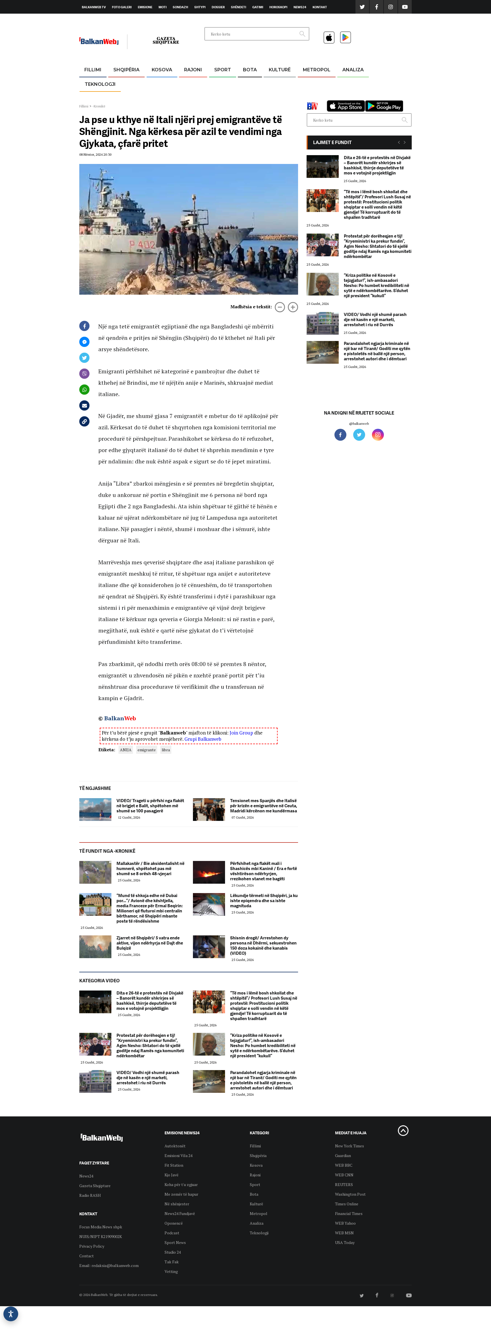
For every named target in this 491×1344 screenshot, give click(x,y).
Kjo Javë (171, 1174)
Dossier (218, 7)
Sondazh (180, 7)
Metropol (316, 69)
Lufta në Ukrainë (250, 99)
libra (166, 749)
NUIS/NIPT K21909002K (100, 1236)
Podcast (172, 1232)
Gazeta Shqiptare (95, 1185)
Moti (163, 7)
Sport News (175, 1242)
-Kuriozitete (314, 84)
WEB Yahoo (345, 1223)
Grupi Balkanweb (202, 739)
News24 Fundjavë (180, 1213)
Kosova (162, 69)
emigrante (147, 749)
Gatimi (257, 7)
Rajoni (193, 69)
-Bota (218, 84)
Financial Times (349, 1213)
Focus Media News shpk (100, 1226)
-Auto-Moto (95, 98)
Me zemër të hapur (181, 1194)
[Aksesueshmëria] (10, 1313)
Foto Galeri (122, 7)
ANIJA (126, 749)
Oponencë (174, 1223)
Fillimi (92, 69)
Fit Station (174, 1165)
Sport (222, 69)
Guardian (343, 1155)
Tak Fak (172, 1261)
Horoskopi (278, 7)
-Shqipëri (221, 97)
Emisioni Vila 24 (178, 1155)
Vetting (171, 1271)
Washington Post (350, 1194)
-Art (271, 84)
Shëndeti (238, 7)
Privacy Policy (91, 1246)
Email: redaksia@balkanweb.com (109, 1265)
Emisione (145, 7)
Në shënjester (177, 1203)
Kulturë (280, 69)
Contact (86, 1255)
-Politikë (120, 97)
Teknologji (100, 84)
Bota (250, 69)
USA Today (345, 1242)
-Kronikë (120, 84)
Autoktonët (175, 1146)
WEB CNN (344, 1174)
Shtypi (199, 7)
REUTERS (344, 1184)
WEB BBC (343, 1165)
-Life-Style (311, 97)
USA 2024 (250, 84)
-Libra (273, 97)
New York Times (349, 1146)
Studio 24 (173, 1252)
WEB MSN (344, 1232)
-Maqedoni (193, 97)
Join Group (241, 732)
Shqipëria (126, 69)
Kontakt (320, 7)
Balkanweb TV (94, 7)
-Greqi (188, 84)
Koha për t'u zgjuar (181, 1184)
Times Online (346, 1203)
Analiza (353, 69)
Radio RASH (90, 1195)
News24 (300, 7)
